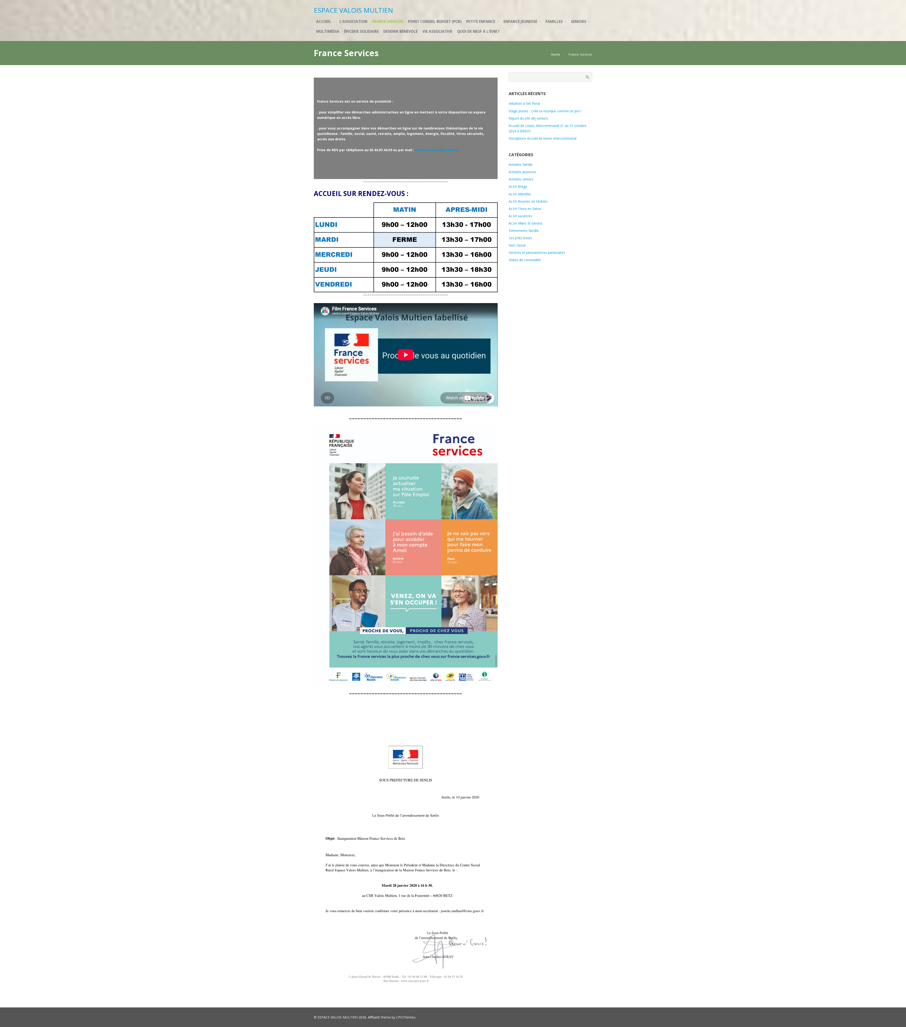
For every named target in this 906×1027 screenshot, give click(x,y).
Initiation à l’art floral (524, 103)
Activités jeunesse (522, 172)
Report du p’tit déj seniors (528, 118)
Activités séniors (521, 179)
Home (555, 54)
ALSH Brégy (518, 186)
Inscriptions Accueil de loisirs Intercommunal (542, 138)
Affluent (374, 1017)
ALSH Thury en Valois (525, 208)
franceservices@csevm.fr (437, 150)
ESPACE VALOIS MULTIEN (353, 10)
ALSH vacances (520, 216)
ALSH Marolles (520, 194)
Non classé (517, 245)
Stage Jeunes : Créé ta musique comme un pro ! (545, 111)
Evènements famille (524, 230)
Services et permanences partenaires (537, 252)
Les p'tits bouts (520, 238)
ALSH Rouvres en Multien (528, 201)
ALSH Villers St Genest (525, 223)
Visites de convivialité (525, 260)
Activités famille (521, 164)
